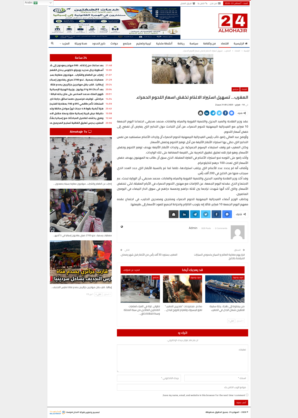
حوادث (114, 43)
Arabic (29, 2)
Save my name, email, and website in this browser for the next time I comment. (203, 395)
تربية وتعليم (143, 43)
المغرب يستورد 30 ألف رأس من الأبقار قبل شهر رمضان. (148, 254)
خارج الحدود (98, 43)
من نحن (213, 3)
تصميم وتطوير (93, 412)
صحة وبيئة (80, 43)
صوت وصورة (238, 277)
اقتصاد (225, 43)
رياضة (181, 43)
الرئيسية (239, 43)
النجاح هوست (72, 412)
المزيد (65, 43)
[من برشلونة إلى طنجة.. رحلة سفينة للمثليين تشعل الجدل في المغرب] (225, 289)
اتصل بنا (201, 3)
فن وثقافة (209, 43)
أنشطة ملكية (164, 43)
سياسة (194, 43)
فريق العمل (186, 3)
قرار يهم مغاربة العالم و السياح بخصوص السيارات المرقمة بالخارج (219, 256)
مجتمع (127, 43)
